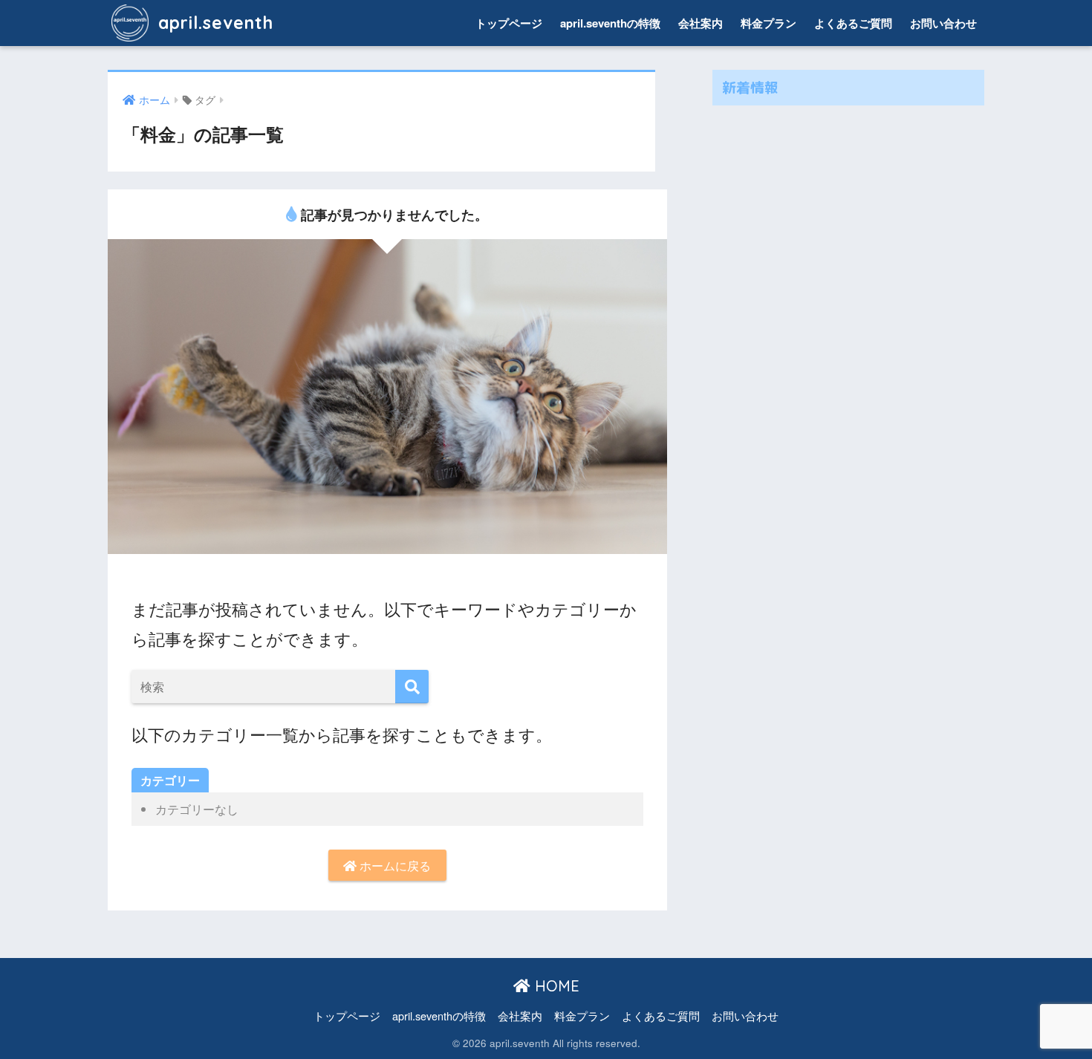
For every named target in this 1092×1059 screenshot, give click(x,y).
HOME (554, 986)
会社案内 (700, 23)
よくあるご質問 (853, 23)
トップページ (508, 23)
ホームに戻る (394, 865)
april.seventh (213, 22)
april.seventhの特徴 (610, 23)
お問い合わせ (943, 23)
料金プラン (768, 23)
